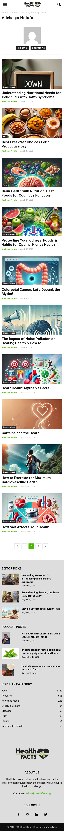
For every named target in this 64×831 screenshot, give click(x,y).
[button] (59, 4)
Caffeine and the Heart (20, 433)
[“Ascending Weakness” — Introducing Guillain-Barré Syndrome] (10, 579)
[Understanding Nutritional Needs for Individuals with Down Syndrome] (32, 74)
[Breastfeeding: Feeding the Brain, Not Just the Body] (10, 596)
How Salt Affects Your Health (25, 527)
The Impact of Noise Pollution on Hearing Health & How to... (28, 341)
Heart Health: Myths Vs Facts (25, 388)
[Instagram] (27, 814)
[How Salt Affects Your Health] (32, 508)
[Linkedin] (36, 814)
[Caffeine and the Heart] (32, 414)
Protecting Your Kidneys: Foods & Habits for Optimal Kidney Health (29, 242)
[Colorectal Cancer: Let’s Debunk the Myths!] (32, 270)
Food (5, 185)
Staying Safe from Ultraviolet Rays (41, 608)
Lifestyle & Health (11, 705)
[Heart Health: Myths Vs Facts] (32, 369)
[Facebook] (18, 814)
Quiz (4, 716)
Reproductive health (12, 726)
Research (7, 695)
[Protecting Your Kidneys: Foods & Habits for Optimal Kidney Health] (32, 221)
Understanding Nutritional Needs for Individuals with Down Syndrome (31, 95)
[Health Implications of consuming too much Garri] (8, 670)
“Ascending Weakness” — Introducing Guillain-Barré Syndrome (36, 578)
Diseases (6, 711)
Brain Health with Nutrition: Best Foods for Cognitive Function (28, 193)
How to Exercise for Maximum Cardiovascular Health (26, 480)
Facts (5, 690)
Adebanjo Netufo (9, 102)
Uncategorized (9, 87)
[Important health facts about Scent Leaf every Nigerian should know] (10, 653)
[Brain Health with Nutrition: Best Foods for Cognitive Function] (32, 172)
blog (4, 136)
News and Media (10, 700)
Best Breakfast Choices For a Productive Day (25, 144)
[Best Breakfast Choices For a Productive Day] (32, 123)
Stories (5, 721)
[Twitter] (45, 814)
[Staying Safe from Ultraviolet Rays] (10, 613)
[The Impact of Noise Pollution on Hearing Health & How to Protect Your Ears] (32, 320)
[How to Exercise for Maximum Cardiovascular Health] (32, 459)
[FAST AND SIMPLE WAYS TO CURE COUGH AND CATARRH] (6, 638)
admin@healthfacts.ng (38, 793)
